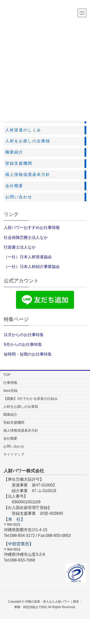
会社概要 (10, 438)
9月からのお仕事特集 (23, 344)
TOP (6, 375)
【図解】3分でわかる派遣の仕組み (30, 399)
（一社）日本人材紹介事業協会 (32, 266)
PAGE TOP (82, 595)
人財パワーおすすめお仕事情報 (32, 227)
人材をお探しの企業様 (20, 407)
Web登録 (10, 391)
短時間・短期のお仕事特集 (28, 354)
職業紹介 (10, 414)
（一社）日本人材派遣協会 (28, 257)
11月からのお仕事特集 (24, 335)
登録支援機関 (13, 422)
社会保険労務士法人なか (26, 237)
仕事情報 (10, 383)
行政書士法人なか (20, 247)
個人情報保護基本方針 (20, 430)
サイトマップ (13, 454)
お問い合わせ (13, 446)
